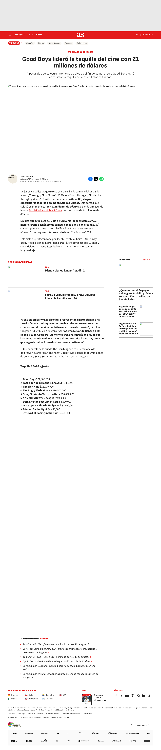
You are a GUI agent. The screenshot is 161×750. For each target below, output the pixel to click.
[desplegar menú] (10, 35)
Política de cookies (52, 714)
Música (41, 43)
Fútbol (30, 35)
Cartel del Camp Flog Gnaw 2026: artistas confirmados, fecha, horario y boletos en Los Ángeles (60, 650)
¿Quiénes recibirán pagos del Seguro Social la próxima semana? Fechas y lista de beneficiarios (136, 295)
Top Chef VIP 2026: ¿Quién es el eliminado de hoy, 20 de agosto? (56, 644)
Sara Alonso (26, 176)
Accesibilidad (87, 714)
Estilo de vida (82, 43)
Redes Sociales (54, 43)
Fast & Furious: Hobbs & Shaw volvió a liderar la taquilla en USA (70, 296)
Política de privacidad (35, 714)
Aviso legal (21, 714)
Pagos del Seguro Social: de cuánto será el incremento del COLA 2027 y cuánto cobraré (128, 311)
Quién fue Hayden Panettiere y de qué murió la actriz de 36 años (56, 661)
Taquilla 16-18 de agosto (80, 52)
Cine (47, 267)
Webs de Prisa (142, 725)
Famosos (68, 43)
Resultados (20, 35)
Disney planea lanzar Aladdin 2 (65, 270)
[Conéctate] (136, 34)
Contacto (11, 714)
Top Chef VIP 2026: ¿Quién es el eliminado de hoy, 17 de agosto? (56, 657)
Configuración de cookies (71, 714)
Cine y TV (29, 43)
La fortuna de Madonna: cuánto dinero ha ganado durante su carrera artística (59, 667)
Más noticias (146, 260)
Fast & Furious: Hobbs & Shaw (45, 210)
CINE (47, 291)
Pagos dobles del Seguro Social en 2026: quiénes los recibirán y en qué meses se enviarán (128, 328)
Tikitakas (44, 639)
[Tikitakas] (15, 43)
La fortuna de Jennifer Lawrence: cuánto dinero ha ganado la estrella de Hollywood (60, 675)
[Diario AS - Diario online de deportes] (80, 35)
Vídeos (39, 35)
